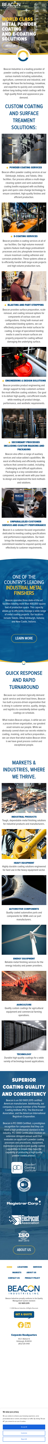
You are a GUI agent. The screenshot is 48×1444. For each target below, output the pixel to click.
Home (9, 1267)
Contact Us (14, 1278)
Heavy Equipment (24, 863)
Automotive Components (24, 909)
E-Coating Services (26, 236)
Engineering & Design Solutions (25, 380)
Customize (24, 1433)
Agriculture (24, 1004)
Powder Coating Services (25, 167)
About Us (10, 45)
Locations (22, 1267)
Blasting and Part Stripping (26, 305)
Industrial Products (24, 817)
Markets (16, 1273)
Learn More (24, 638)
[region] (24, 1426)
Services (37, 1267)
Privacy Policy (32, 1278)
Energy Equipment (24, 958)
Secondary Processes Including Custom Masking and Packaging (24, 446)
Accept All (24, 1427)
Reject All (24, 1439)
